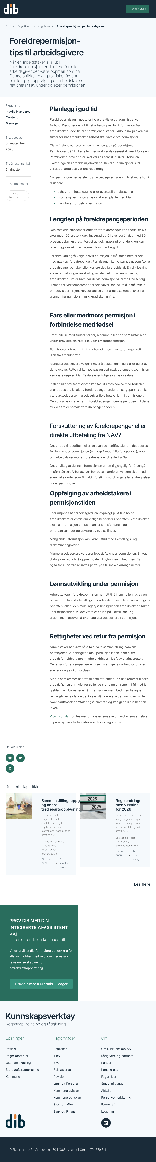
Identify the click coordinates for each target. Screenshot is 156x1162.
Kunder (106, 1063)
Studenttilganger (113, 1083)
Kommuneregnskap (67, 1097)
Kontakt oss (109, 1069)
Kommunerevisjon (66, 1090)
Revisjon (59, 1077)
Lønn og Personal (43, 26)
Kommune (13, 1077)
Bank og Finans (64, 1111)
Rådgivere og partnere (117, 1056)
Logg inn (107, 1111)
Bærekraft (108, 1104)
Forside (10, 26)
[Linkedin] (106, 1123)
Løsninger (15, 1038)
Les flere (142, 884)
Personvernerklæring (116, 1097)
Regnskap (60, 1049)
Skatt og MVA (63, 1104)
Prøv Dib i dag (60, 716)
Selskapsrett (62, 1069)
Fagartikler (23, 26)
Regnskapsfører (17, 1056)
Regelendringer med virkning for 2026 (129, 805)
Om (104, 1038)
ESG (56, 1063)
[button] (10, 758)
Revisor (11, 1049)
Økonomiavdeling (18, 1063)
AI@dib (106, 1090)
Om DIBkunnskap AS (116, 1049)
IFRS (56, 1056)
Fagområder (64, 1038)
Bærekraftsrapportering (22, 1069)
